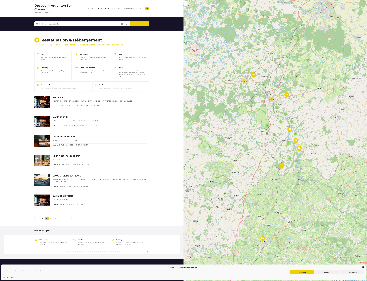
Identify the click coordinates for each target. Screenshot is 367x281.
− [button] (185, 5)
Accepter (302, 272)
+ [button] (185, 2)
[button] (363, 267)
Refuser (327, 272)
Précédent (37, 218)
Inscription (116, 8)
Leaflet (339, 280)
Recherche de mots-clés (37, 24)
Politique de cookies (8, 277)
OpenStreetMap (351, 280)
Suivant (68, 218)
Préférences (352, 272)
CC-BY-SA (364, 280)
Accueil (90, 8)
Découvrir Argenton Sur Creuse (53, 7)
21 (63, 218)
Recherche (139, 24)
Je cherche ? (102, 8)
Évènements (129, 8)
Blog (140, 8)
